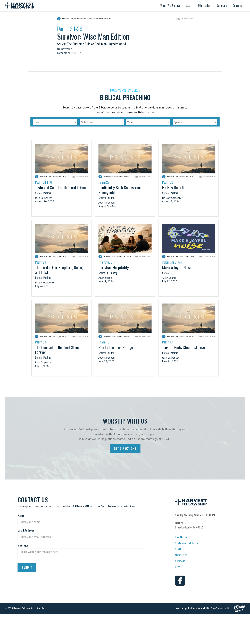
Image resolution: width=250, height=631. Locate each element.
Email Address (26, 530)
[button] (170, 5)
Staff (178, 549)
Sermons (180, 561)
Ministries (181, 555)
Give (177, 567)
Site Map (41, 608)
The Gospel (181, 537)
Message (23, 545)
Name (21, 515)
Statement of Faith (186, 543)
